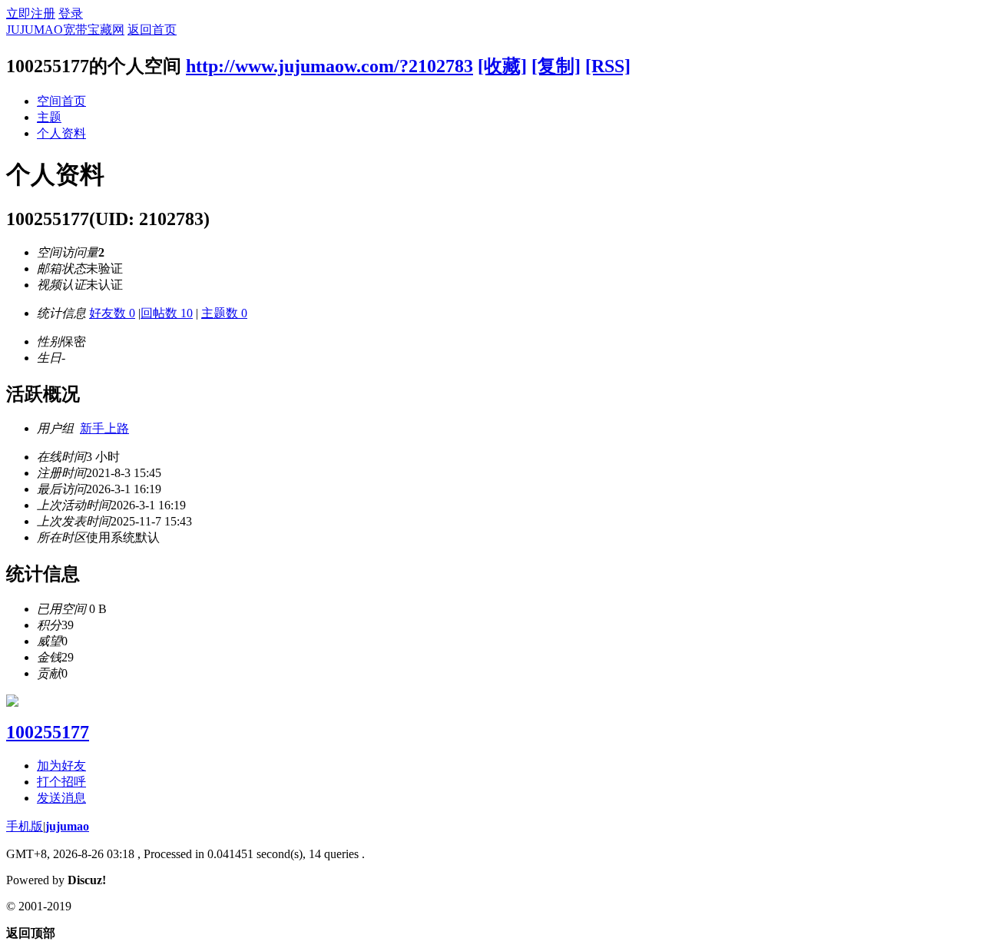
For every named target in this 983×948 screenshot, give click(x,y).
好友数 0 (112, 313)
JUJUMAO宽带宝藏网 (65, 29)
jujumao (67, 826)
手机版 (24, 826)
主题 (49, 117)
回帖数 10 (167, 313)
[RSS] (608, 66)
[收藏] (502, 66)
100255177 (47, 732)
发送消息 (61, 797)
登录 (70, 13)
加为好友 (61, 765)
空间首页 (61, 101)
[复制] (556, 66)
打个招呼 (61, 781)
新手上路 (104, 428)
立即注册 (30, 13)
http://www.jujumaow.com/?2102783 (329, 66)
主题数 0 (224, 313)
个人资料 (61, 133)
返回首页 (152, 29)
